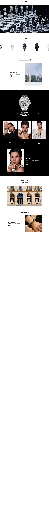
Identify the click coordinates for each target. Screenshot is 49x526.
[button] (15, 4)
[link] (44, 1)
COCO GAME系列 (7, 18)
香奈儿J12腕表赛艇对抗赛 (8, 23)
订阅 (32, 242)
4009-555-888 (14, 241)
